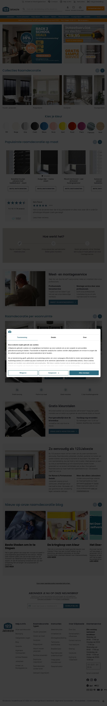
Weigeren (23, 373)
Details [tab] (53, 337)
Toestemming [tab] (22, 337)
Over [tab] (85, 337)
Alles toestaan (84, 373)
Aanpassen (52, 373)
